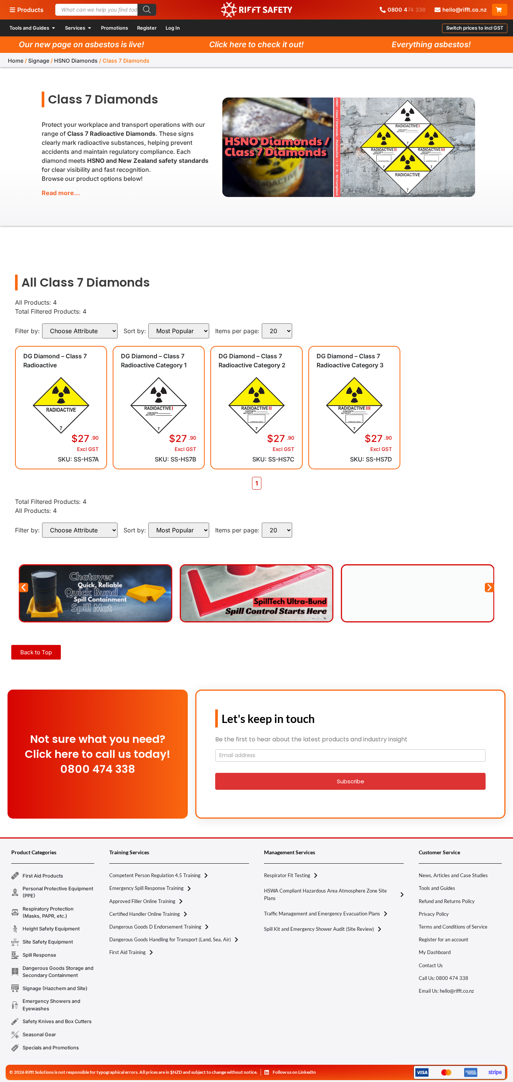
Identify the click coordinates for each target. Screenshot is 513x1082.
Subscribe (350, 781)
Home (15, 60)
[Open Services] (89, 28)
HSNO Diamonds (76, 60)
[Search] (146, 10)
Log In (173, 28)
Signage (38, 60)
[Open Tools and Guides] (53, 28)
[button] (474, 28)
